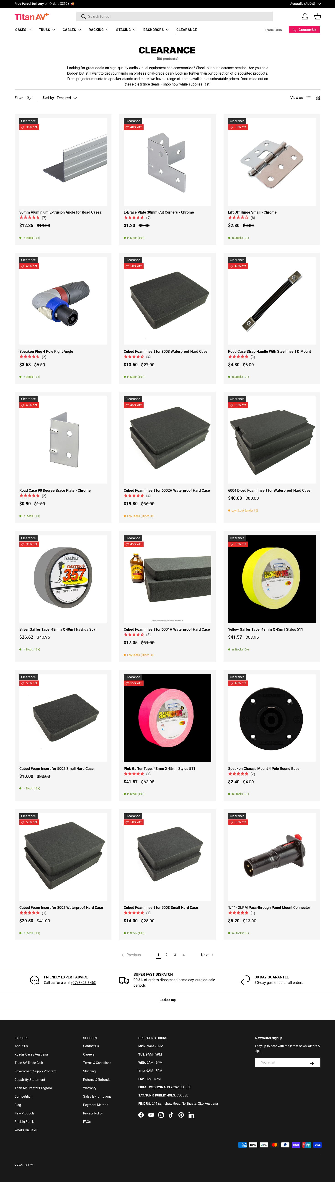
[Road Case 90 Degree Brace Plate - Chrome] (63, 440)
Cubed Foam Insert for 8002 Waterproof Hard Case (61, 907)
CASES (20, 29)
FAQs (87, 1122)
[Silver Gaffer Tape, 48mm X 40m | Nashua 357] (63, 579)
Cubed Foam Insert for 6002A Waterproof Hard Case (167, 490)
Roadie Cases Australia (31, 1054)
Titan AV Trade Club (29, 1063)
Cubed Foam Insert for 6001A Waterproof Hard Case (167, 629)
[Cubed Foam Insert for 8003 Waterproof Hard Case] (167, 301)
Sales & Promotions (97, 1096)
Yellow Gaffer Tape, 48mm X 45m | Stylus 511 (265, 629)
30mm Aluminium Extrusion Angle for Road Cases (60, 212)
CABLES (69, 29)
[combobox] (174, 16)
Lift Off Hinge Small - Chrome (252, 212)
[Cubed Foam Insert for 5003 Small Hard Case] (167, 857)
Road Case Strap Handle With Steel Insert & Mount (269, 351)
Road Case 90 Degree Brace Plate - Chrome (55, 490)
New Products (25, 1113)
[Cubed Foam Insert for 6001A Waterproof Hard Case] (167, 579)
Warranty (89, 1088)
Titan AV (28, 1164)
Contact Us (91, 1046)
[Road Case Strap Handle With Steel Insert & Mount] (272, 301)
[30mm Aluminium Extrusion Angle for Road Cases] (63, 162)
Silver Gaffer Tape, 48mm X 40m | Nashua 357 (57, 629)
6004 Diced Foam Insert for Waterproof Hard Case (269, 490)
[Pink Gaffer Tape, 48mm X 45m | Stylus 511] (167, 718)
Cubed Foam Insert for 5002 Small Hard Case (56, 768)
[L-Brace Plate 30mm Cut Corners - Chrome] (167, 162)
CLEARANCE (186, 29)
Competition (23, 1096)
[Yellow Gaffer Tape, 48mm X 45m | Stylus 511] (272, 579)
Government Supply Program (36, 1071)
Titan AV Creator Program (33, 1088)
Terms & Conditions (97, 1063)
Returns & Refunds (96, 1079)
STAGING (123, 29)
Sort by (48, 98)
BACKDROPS (153, 29)
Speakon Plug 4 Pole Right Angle (46, 351)
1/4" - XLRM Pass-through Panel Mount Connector (269, 907)
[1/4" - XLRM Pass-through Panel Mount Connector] (272, 857)
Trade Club (273, 30)
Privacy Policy (93, 1113)
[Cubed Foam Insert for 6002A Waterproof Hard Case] (167, 440)
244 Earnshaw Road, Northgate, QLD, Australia (185, 1103)
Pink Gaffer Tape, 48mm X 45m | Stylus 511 (159, 768)
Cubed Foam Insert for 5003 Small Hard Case (161, 907)
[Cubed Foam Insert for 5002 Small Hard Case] (63, 718)
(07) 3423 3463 (83, 982)
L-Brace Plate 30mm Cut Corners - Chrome (159, 212)
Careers (89, 1054)
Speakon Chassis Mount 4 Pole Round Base (263, 768)
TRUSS (44, 29)
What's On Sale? (26, 1130)
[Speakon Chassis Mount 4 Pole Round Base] (272, 718)
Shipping (89, 1071)
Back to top (168, 1000)
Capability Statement (30, 1079)
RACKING (96, 29)
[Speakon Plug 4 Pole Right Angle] (63, 301)
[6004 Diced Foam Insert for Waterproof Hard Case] (272, 440)
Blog (18, 1105)
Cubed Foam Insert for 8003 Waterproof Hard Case (165, 351)
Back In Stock (24, 1122)
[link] (131, 955)
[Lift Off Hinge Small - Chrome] (272, 162)
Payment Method (95, 1105)
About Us (21, 1046)
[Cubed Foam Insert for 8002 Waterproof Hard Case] (63, 857)
